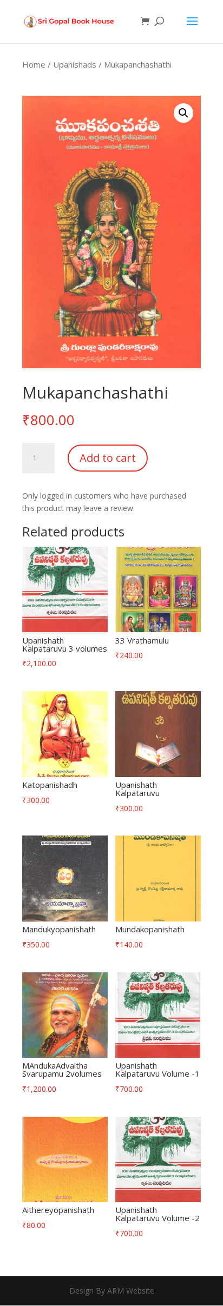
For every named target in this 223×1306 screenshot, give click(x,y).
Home (33, 64)
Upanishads (74, 64)
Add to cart (108, 457)
